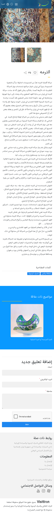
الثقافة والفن (46, 273)
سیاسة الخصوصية (45, 469)
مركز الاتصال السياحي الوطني (41, 450)
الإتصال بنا (48, 461)
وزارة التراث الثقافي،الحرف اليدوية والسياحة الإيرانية (33, 443)
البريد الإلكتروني (45, 379)
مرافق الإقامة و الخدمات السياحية (39, 480)
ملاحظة (48, 391)
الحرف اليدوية (34, 273)
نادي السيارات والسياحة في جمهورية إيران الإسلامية (33, 447)
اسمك (50, 367)
